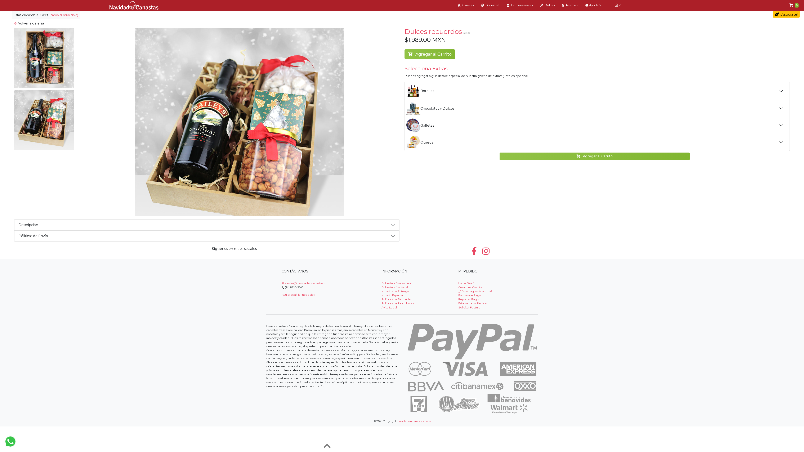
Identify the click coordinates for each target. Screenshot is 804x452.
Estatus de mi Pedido (472, 303)
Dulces (549, 5)
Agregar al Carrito (433, 54)
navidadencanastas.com (414, 421)
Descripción (28, 225)
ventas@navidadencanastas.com (307, 283)
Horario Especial (392, 295)
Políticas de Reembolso (397, 303)
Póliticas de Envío (33, 236)
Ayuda (593, 5)
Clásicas (467, 5)
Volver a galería (30, 23)
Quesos (426, 142)
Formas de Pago (469, 295)
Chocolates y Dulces (437, 108)
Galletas (427, 125)
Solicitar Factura (469, 307)
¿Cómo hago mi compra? (475, 291)
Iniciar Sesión (467, 283)
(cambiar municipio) (63, 15)
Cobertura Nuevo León (396, 283)
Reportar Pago (468, 299)
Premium (573, 5)
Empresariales (521, 5)
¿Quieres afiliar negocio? (298, 294)
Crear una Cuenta (470, 287)
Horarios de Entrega (395, 291)
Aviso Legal (389, 307)
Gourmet (492, 5)
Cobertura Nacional (394, 287)
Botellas (427, 91)
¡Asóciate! (788, 14)
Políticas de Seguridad (396, 299)
